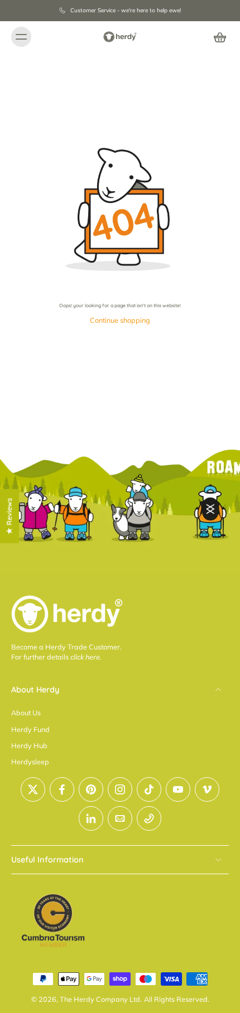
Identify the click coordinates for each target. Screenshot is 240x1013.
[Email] (120, 818)
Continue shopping (120, 320)
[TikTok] (149, 789)
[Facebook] (62, 789)
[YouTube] (178, 789)
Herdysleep (30, 761)
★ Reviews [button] (8, 516)
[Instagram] (120, 789)
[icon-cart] (216, 37)
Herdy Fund (30, 729)
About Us (26, 712)
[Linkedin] (91, 818)
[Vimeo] (207, 789)
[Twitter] (33, 789)
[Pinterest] (91, 789)
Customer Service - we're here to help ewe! (125, 10)
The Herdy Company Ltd (100, 999)
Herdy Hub (29, 745)
